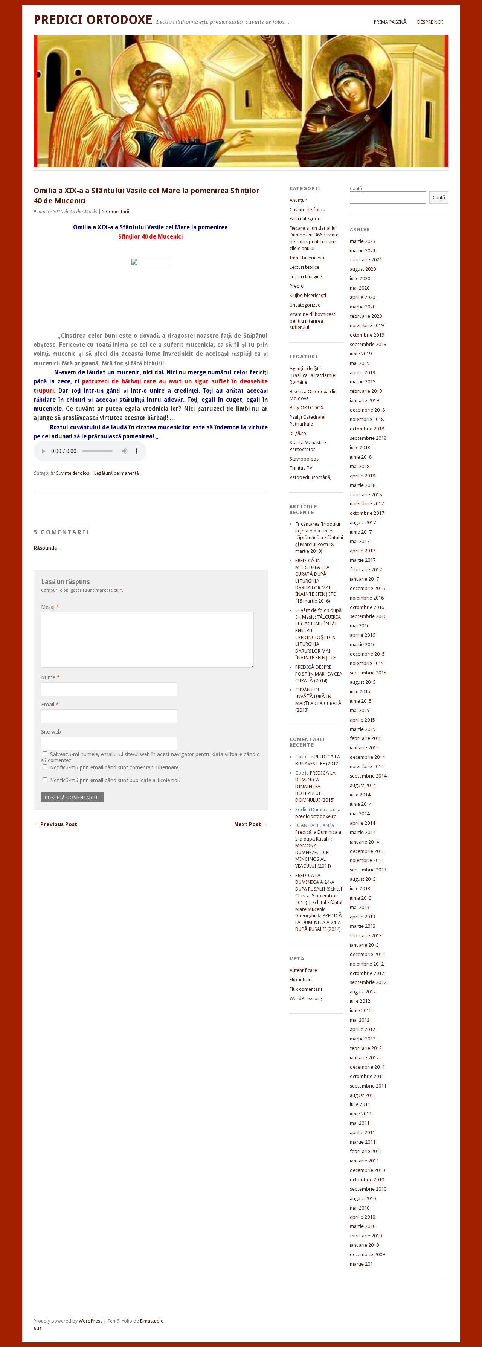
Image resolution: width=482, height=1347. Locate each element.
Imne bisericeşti (307, 258)
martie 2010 (362, 1226)
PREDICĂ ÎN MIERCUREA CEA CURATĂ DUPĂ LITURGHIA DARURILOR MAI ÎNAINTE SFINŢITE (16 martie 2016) (315, 581)
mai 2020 (359, 288)
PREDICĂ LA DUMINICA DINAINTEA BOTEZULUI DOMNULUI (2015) (315, 786)
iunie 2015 (361, 701)
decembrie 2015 (367, 654)
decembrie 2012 (367, 954)
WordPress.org (306, 998)
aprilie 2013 (362, 917)
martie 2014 (362, 832)
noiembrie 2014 (367, 766)
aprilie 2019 (362, 372)
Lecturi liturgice (306, 276)
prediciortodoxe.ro (316, 816)
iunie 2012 (361, 1010)
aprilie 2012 (362, 1029)
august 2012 (363, 992)
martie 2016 (362, 644)
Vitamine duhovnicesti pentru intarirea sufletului (313, 321)
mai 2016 (359, 625)
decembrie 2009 (367, 1254)
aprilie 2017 (362, 551)
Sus (38, 1328)
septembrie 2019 (368, 344)
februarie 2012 (366, 1048)
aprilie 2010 (362, 1217)
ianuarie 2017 (364, 579)
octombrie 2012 (367, 973)
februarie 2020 (366, 316)
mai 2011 (359, 1123)
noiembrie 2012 (367, 964)
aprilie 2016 (362, 635)
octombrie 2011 (367, 1076)
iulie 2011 (360, 1104)
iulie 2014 (360, 795)
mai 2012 (359, 1020)
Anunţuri (299, 200)
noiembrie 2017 (367, 503)
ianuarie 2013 (364, 945)
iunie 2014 (361, 804)
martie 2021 (362, 250)
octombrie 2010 (367, 1179)
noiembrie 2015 (367, 663)
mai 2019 (359, 363)
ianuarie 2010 (364, 1245)
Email (50, 705)
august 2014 (363, 785)
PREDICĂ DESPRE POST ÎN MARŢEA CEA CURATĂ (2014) (318, 673)
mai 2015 (359, 710)
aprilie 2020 (362, 297)
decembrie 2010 (367, 1170)
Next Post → (251, 824)
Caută (356, 188)
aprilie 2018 (362, 476)
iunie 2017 (361, 532)
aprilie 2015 (362, 720)
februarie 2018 (366, 494)
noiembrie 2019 (367, 325)
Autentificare (303, 970)
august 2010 (363, 1198)
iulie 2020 (360, 278)
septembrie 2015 (368, 673)
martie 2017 (362, 560)
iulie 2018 (360, 447)
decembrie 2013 (367, 851)
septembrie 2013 (368, 870)
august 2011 (363, 1095)
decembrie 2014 (367, 757)
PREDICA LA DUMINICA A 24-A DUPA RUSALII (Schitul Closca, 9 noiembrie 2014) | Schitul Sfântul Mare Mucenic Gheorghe (318, 896)
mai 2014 (359, 813)
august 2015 (363, 682)
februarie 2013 (366, 935)
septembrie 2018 (368, 438)
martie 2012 (362, 1039)
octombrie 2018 (367, 429)
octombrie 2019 (367, 335)
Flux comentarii (306, 989)
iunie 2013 (361, 898)
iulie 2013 (360, 888)
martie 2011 (362, 1142)
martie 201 (361, 1264)
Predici (297, 286)
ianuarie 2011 (364, 1161)
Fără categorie (305, 218)
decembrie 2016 (367, 588)
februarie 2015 (366, 738)
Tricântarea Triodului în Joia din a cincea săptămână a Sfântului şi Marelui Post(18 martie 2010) (319, 537)
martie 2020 (362, 307)
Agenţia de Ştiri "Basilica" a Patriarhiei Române (313, 375)
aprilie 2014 (362, 823)
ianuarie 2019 (364, 400)
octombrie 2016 (367, 607)
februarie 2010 (366, 1236)
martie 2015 (362, 729)
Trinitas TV (301, 468)
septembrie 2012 (368, 982)
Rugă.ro (298, 433)
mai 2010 (359, 1208)
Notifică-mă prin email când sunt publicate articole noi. (115, 780)
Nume (50, 677)
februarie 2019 (366, 391)
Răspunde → (49, 548)
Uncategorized (305, 305)
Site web (51, 732)
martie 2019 (362, 381)
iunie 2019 (361, 354)
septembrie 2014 (368, 776)
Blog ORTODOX (306, 407)
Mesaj (50, 607)
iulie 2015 (360, 691)
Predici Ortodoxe (93, 19)
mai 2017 (359, 541)
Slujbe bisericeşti (308, 295)
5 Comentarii (115, 211)
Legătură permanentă (116, 473)
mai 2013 (359, 907)
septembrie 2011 (368, 1086)
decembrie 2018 (367, 410)
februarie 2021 (366, 259)
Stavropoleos (304, 459)
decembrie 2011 (367, 1067)
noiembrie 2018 (367, 419)
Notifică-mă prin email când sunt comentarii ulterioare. (115, 767)
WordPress (90, 1321)
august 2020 (363, 269)
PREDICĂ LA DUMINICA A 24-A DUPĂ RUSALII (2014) (318, 922)
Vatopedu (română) (311, 477)
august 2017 (363, 522)
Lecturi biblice (304, 267)
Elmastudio (152, 1321)
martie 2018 (362, 485)
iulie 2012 (360, 1001)
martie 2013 (362, 926)
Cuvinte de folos (72, 473)
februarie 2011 (366, 1151)
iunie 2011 (361, 1114)
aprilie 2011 (362, 1132)
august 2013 (363, 879)
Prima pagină (390, 22)
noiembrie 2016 (367, 598)
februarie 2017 (366, 569)
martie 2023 (362, 241)
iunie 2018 (361, 457)
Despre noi (430, 22)
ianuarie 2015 (364, 748)
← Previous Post (55, 824)
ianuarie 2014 (364, 842)
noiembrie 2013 (367, 860)
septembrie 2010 (368, 1189)
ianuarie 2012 (364, 1057)
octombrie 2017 (367, 513)
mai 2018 (359, 466)
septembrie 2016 (368, 616)
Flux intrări (301, 979)
